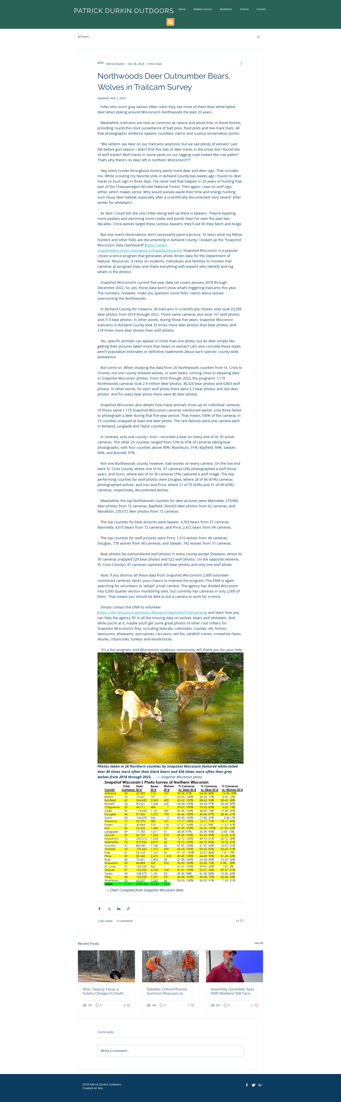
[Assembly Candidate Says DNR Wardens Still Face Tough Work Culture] (234, 966)
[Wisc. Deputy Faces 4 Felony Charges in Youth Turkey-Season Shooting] (106, 966)
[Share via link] (128, 909)
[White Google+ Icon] (260, 1085)
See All (258, 943)
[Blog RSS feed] (170, 22)
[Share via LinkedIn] (119, 909)
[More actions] (241, 63)
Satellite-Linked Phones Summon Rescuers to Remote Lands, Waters (167, 991)
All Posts (83, 36)
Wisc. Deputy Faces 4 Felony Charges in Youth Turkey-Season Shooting (103, 991)
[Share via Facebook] (99, 909)
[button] (258, 36)
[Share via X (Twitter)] (109, 909)
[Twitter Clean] (253, 1085)
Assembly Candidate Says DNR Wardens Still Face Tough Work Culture (232, 991)
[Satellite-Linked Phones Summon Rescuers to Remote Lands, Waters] (170, 966)
